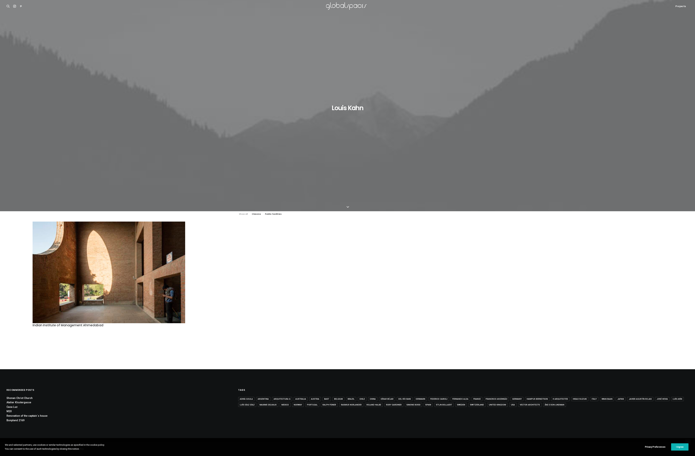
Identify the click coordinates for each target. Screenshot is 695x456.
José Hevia (662, 399)
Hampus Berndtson (537, 399)
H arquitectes (560, 399)
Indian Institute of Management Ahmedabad (68, 325)
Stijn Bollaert (444, 405)
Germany (517, 399)
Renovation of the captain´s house (27, 415)
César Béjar (387, 399)
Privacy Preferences (655, 447)
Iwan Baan (607, 399)
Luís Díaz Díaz (247, 405)
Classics (256, 214)
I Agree (680, 447)
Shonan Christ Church (20, 398)
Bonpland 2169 (15, 420)
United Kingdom (497, 405)
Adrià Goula (246, 399)
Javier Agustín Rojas (640, 399)
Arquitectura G (282, 399)
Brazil (351, 399)
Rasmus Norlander (351, 405)
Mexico (285, 405)
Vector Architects (530, 405)
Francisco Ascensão (496, 399)
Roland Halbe (374, 405)
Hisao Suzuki (580, 399)
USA (513, 405)
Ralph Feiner (329, 405)
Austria (315, 399)
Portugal (312, 405)
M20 (9, 411)
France (477, 399)
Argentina (263, 399)
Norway (298, 405)
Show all (243, 214)
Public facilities (273, 214)
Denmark (420, 399)
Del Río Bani (404, 399)
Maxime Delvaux (268, 405)
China (373, 399)
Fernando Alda (460, 399)
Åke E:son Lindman (554, 405)
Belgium (338, 399)
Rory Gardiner (394, 405)
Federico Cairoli (438, 399)
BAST (326, 399)
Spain (428, 405)
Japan (620, 399)
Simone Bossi (413, 405)
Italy (594, 399)
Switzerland (477, 405)
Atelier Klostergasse (19, 402)
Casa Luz (12, 406)
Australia (300, 399)
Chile (362, 399)
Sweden (461, 405)
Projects (680, 6)
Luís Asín (677, 399)
